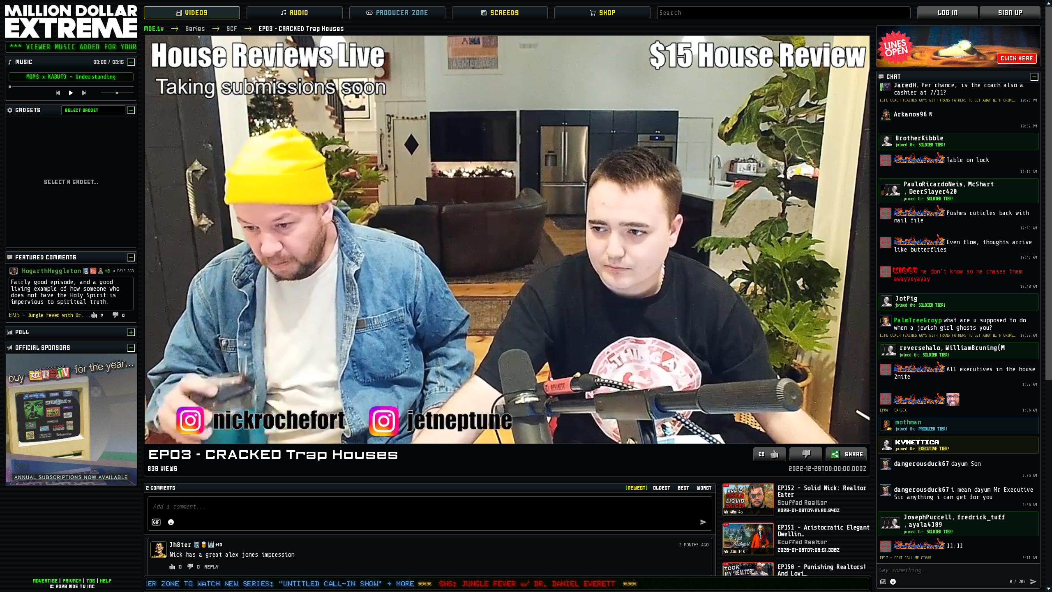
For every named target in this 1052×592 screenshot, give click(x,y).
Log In (948, 12)
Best (683, 488)
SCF (231, 28)
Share (854, 454)
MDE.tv (154, 28)
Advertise (45, 581)
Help (105, 581)
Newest (637, 488)
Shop (607, 12)
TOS (90, 581)
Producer (402, 12)
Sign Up (1010, 12)
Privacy (71, 581)
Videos (196, 12)
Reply (211, 567)
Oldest (661, 488)
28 (761, 454)
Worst (704, 488)
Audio (299, 12)
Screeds (504, 12)
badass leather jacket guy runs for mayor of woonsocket (81, 315)
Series (195, 28)
